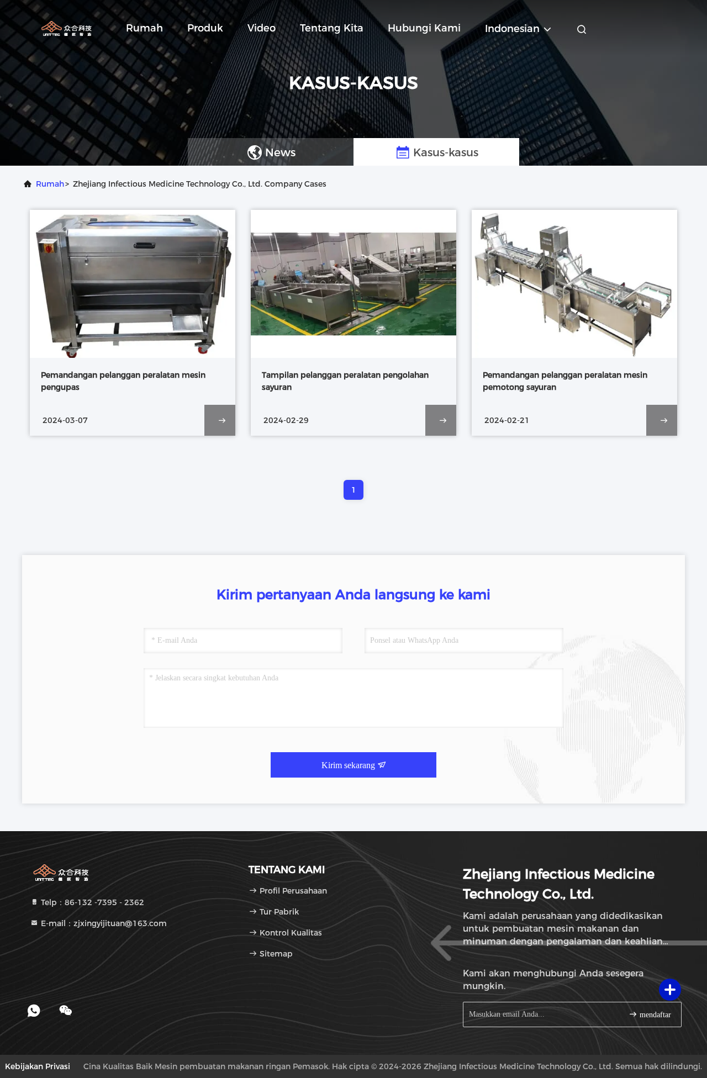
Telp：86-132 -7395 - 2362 (91, 902)
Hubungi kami (424, 28)
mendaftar (654, 1015)
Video (261, 28)
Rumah (144, 28)
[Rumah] (66, 28)
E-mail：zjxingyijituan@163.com (103, 923)
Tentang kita (331, 28)
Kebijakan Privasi (37, 1066)
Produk (205, 28)
